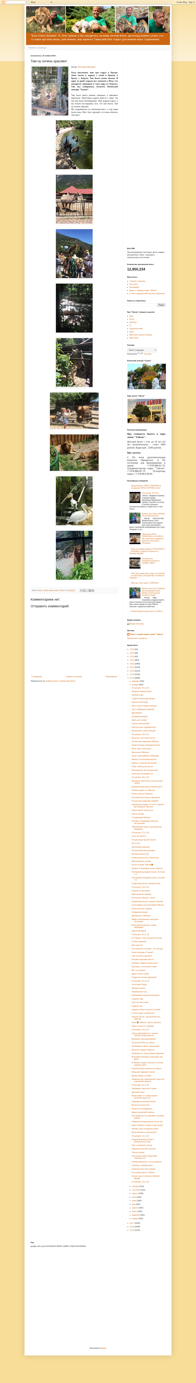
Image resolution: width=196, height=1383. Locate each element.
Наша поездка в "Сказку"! (143, 952)
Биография (134, 287)
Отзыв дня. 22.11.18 (140, 1085)
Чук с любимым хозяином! (143, 709)
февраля (136, 1215)
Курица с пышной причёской (144, 763)
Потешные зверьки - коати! (143, 898)
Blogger (103, 1348)
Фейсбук (133, 322)
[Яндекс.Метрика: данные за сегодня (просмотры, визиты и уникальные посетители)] (135, 624)
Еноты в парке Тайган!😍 (142, 865)
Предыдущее (111, 677)
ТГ (130, 325)
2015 (132, 1230)
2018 (132, 678)
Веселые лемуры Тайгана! (143, 1050)
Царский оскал (138, 1092)
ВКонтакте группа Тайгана (140, 335)
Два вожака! (137, 713)
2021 (132, 667)
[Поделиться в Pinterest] (92, 590)
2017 (132, 1223)
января (135, 1218)
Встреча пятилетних (141, 1105)
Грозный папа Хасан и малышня (146, 797)
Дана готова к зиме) (140, 974)
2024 (132, 656)
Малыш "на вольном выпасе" (144, 759)
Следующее (36, 677)
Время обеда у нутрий (141, 1076)
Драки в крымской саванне (143, 1112)
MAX (131, 316)
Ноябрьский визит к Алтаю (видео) (147, 1162)
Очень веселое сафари (142, 909)
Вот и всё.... (137, 843)
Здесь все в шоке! (139, 720)
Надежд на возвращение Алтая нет (147, 1122)
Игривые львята (139, 988)
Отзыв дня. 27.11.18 (140, 833)
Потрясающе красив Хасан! (144, 840)
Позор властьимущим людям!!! (145, 801)
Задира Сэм (137, 1006)
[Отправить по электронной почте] (81, 590)
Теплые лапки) (138, 1152)
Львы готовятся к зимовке (143, 1026)
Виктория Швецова (86, 67)
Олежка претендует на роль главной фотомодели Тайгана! (148, 805)
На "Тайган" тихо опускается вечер (147, 938)
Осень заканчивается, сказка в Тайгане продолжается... (145, 1034)
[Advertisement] (146, 101)
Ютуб (131, 319)
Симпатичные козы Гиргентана (145, 858)
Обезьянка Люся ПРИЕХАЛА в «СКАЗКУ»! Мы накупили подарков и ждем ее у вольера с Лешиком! (153, 538)
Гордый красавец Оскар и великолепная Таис (143, 1140)
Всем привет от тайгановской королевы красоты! (144, 1097)
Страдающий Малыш (141, 817)
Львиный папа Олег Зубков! (143, 1169)
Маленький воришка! (141, 847)
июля (134, 1197)
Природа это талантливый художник (148, 1053)
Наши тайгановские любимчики (145, 756)
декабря (136, 681)
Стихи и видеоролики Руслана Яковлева (147, 293)
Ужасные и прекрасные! (142, 1165)
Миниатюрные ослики (141, 861)
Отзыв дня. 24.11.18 (140, 981)
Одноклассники (136, 329)
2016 (132, 1227)
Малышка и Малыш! (140, 752)
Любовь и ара (137, 695)
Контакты (133, 284)
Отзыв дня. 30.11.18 (140, 688)
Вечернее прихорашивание (144, 1039)
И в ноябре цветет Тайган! (143, 1172)
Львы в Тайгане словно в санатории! (147, 1125)
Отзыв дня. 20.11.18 (140, 1182)
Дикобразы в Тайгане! (141, 916)
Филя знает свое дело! (141, 749)
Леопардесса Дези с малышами (146, 1046)
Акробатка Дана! (139, 931)
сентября (136, 1190)
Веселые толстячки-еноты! (143, 738)
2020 (132, 671)
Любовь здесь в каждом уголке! (145, 1129)
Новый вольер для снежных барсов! (147, 901)
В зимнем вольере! (140, 912)
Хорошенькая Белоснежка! (143, 850)
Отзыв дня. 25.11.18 (140, 934)
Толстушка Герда (139, 984)
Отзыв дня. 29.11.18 (140, 734)
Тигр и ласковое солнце (142, 1145)
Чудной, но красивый (141, 891)
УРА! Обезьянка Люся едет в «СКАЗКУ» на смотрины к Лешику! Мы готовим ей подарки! (147, 575)
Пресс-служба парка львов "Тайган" (146, 634)
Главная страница (37, 47)
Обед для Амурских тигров (143, 1072)
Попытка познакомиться (142, 774)
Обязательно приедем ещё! (144, 727)
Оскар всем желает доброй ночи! (146, 883)
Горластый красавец (141, 723)
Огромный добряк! (140, 716)
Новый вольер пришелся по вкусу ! (147, 1068)
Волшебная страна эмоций (143, 731)
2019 (132, 674)
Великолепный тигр (140, 854)
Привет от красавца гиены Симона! (147, 868)
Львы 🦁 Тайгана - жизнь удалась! (146, 1022)
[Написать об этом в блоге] (84, 590)
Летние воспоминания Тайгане (145, 741)
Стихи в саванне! (139, 941)
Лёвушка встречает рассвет (144, 1149)
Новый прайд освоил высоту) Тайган (147, 611)
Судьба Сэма (137, 999)
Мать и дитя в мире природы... (145, 706)
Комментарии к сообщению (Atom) (60, 681)
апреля (135, 1208)
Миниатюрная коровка (141, 894)
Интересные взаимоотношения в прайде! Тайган (151, 561)
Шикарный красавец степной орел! (147, 787)
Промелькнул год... (140, 992)
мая (134, 1204)
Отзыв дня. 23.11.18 (140, 1030)
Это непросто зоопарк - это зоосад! (147, 949)
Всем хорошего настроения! (144, 1132)
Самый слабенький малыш (143, 699)
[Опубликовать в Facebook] (90, 590)
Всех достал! (137, 945)
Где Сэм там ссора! (140, 1002)
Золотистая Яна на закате (143, 1043)
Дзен (131, 332)
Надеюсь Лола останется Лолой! (146, 1010)
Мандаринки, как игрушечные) (145, 770)
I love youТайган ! (139, 836)
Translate (147, 354)
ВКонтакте (134, 338)
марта (135, 1211)
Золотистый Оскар (140, 702)
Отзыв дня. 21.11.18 (140, 1136)
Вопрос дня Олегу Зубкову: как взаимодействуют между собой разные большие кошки (153, 591)
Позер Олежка (138, 814)
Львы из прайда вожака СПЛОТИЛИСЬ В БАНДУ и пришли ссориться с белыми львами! (147, 551)
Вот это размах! (138, 970)
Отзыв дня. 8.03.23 (150, 493)
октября (135, 1186)
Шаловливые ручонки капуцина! (145, 995)
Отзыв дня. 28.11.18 (140, 777)
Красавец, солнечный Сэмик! (144, 967)
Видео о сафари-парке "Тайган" (143, 290)
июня (134, 1201)
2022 (132, 664)
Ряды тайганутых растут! (143, 766)
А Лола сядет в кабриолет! (143, 1013)
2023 (132, 660)
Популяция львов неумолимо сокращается (144, 1157)
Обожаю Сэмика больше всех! (145, 963)
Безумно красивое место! (143, 959)
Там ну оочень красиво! (142, 956)
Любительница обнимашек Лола (146, 745)
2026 (132, 649)
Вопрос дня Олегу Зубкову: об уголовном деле (153, 515)
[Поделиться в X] (87, 590)
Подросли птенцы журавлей (144, 977)
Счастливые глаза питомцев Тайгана (148, 905)
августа (135, 1193)
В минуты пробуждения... (143, 1109)
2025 (132, 653)
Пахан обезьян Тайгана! (142, 794)
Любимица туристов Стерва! (144, 1088)
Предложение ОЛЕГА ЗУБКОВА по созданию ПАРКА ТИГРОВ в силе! (146, 487)
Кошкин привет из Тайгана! (143, 790)
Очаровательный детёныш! (144, 1101)
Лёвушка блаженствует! (142, 691)
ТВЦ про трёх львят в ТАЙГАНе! (145, 583)
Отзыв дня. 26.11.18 (140, 887)
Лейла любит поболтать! (142, 810)
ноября (135, 685)
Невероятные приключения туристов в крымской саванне (148, 1080)
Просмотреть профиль (137, 638)
